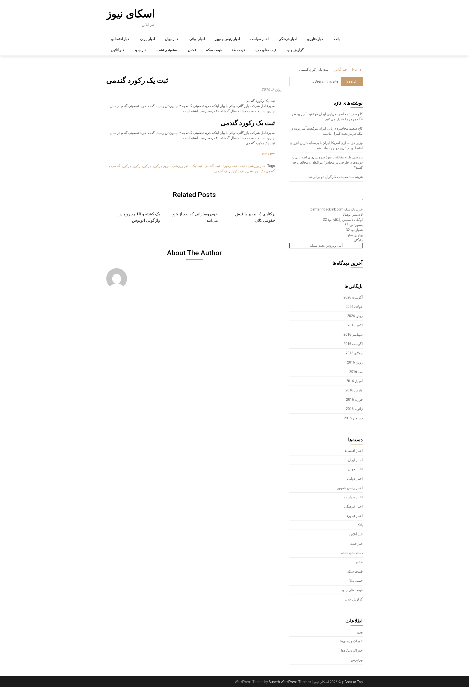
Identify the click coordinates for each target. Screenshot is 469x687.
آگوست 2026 (353, 297)
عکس (192, 50)
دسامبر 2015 (353, 418)
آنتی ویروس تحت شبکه (326, 245)
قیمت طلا (238, 50)
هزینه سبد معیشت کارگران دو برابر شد (335, 177)
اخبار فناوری (315, 39)
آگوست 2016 (353, 344)
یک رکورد (237, 171)
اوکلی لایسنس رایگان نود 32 (343, 220)
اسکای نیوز (130, 13)
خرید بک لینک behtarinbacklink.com (336, 209)
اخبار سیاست (259, 39)
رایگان (358, 240)
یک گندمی (221, 171)
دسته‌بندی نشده (167, 50)
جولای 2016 (354, 353)
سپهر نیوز (268, 153)
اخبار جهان (172, 39)
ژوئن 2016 (355, 362)
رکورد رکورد (140, 166)
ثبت (242, 166)
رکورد (156, 166)
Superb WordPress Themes (290, 682)
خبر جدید (140, 50)
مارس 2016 (354, 390)
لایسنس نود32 (353, 214)
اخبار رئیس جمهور (227, 39)
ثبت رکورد (230, 166)
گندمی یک (268, 171)
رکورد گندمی (120, 166)
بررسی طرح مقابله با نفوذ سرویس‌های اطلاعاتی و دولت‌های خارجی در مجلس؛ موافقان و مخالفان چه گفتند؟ (327, 162)
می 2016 (356, 372)
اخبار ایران (147, 39)
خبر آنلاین (118, 50)
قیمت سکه (214, 50)
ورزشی (252, 171)
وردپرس (357, 660)
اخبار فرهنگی (287, 39)
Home (357, 69)
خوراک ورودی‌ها (351, 641)
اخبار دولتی (197, 39)
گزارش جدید (295, 50)
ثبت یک (197, 166)
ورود (359, 632)
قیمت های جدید (265, 50)
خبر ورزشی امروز (176, 166)
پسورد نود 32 (353, 225)
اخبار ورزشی (257, 166)
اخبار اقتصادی (120, 39)
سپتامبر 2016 (353, 334)
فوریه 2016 (354, 399)
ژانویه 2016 (354, 409)
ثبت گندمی (212, 166)
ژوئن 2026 (355, 316)
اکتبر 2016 (355, 325)
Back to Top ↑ (352, 682)
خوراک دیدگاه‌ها (352, 650)
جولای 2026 (354, 307)
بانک (337, 39)
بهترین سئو (355, 235)
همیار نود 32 (354, 230)
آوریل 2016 (354, 381)
